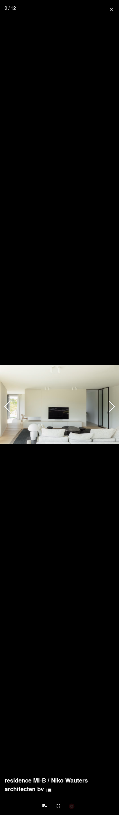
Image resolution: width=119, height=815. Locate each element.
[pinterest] (72, 806)
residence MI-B (25, 780)
